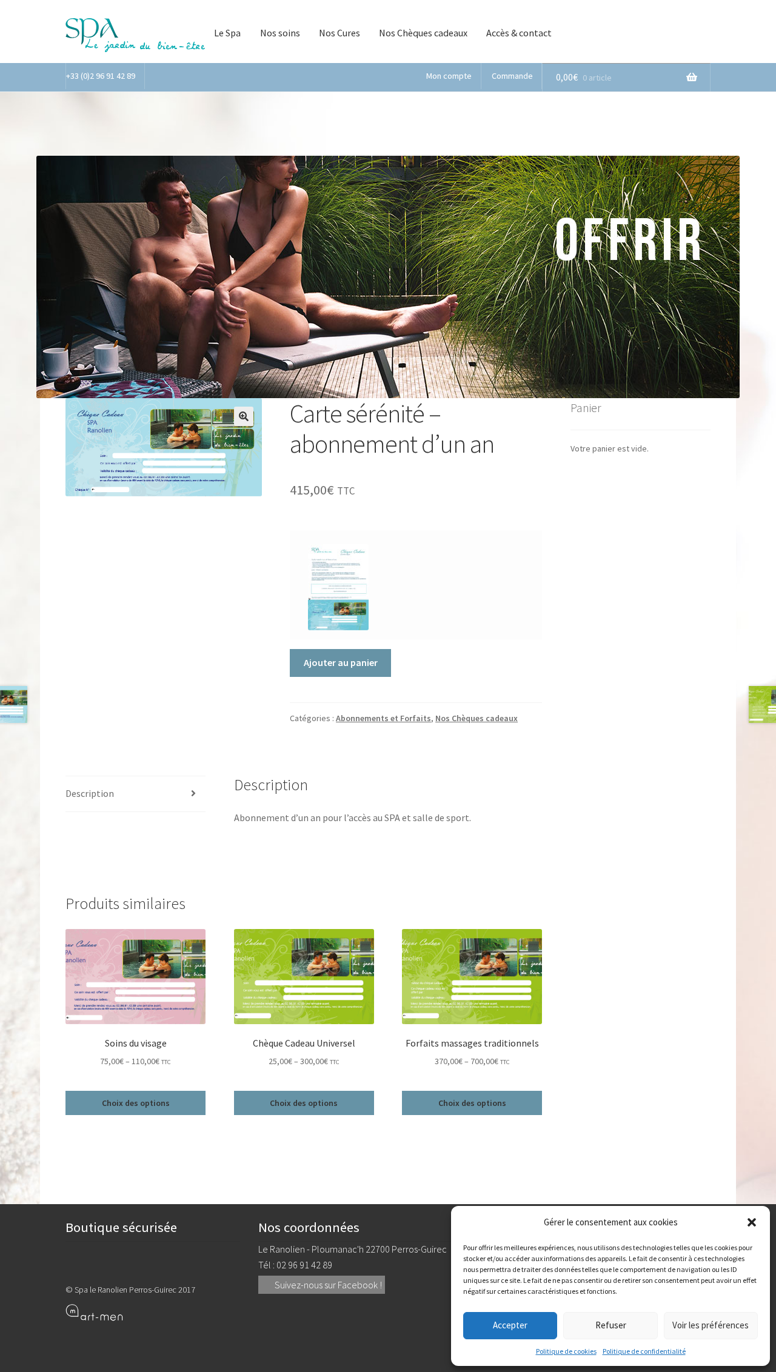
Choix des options (136, 1102)
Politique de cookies (566, 1351)
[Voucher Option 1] (338, 587)
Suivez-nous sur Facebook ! (327, 1285)
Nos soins (280, 33)
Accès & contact (519, 33)
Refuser (610, 1325)
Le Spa (227, 33)
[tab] (135, 794)
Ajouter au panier (341, 662)
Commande (512, 75)
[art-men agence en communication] (152, 1312)
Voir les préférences (710, 1325)
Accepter (510, 1325)
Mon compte (449, 75)
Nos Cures (339, 33)
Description (89, 793)
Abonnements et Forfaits (383, 718)
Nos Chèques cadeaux (423, 33)
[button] (752, 1222)
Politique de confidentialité (644, 1351)
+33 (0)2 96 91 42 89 (100, 75)
